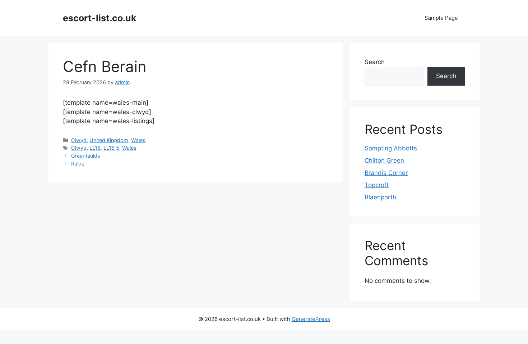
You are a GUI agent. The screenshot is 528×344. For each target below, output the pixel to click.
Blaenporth (380, 197)
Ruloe (77, 163)
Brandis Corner (386, 172)
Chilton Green (384, 160)
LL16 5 (111, 148)
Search (375, 61)
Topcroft (377, 185)
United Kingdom (108, 140)
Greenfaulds (85, 156)
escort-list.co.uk (99, 18)
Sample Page (441, 17)
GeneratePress (311, 319)
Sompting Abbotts (391, 148)
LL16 (95, 148)
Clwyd (79, 140)
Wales (138, 140)
